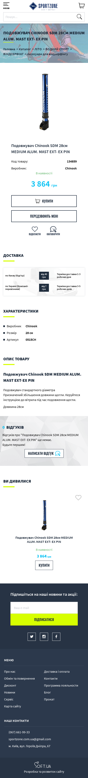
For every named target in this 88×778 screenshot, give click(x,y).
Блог (47, 692)
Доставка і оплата (57, 671)
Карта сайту (12, 706)
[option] (44, 102)
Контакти (51, 678)
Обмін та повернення (19, 678)
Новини (9, 692)
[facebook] (56, 637)
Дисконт (10, 685)
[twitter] (32, 637)
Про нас (9, 671)
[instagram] (44, 637)
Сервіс (8, 699)
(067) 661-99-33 (19, 732)
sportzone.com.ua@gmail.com (30, 739)
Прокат (49, 699)
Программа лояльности (61, 685)
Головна (9, 49)
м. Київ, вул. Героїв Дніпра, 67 (29, 746)
